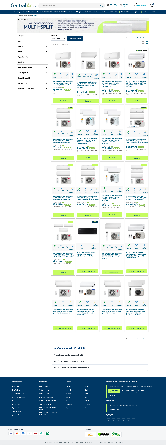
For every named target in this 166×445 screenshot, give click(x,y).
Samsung (69, 404)
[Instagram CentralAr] (118, 420)
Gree (86, 397)
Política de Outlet (44, 393)
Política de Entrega (44, 390)
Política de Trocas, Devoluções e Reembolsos (48, 414)
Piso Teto (87, 12)
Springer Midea (71, 408)
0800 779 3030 (129, 390)
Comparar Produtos (75, 38)
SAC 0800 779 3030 (115, 409)
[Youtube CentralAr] (113, 420)
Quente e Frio (113, 12)
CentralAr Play (125, 12)
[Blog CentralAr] (133, 420)
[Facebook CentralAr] (108, 420)
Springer (87, 404)
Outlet (154, 12)
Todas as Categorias (17, 12)
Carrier (87, 386)
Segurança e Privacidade (46, 397)
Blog (13, 401)
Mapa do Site (16, 408)
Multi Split (78, 12)
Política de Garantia (45, 404)
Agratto (68, 386)
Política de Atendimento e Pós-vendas (48, 409)
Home (19, 15)
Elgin (86, 393)
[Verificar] (103, 434)
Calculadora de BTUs (18, 393)
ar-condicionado (26, 15)
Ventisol (87, 408)
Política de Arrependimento (47, 401)
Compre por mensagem (127, 6)
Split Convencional (66, 12)
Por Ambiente (30, 12)
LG (67, 401)
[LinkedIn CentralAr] (123, 420)
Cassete (95, 12)
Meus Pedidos (16, 390)
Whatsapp (115, 390)
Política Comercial (44, 386)
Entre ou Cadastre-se (141, 5)
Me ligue (112, 395)
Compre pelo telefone (114, 6)
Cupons (136, 12)
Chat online (141, 390)
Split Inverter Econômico (51, 12)
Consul (68, 390)
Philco (87, 401)
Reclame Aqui (16, 404)
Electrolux (69, 393)
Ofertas (145, 12)
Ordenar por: (54, 35)
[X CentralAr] (128, 420)
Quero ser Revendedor (18, 415)
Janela (103, 12)
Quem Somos (16, 386)
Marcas (39, 12)
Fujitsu (68, 397)
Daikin (87, 390)
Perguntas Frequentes (18, 397)
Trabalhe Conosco (17, 411)
